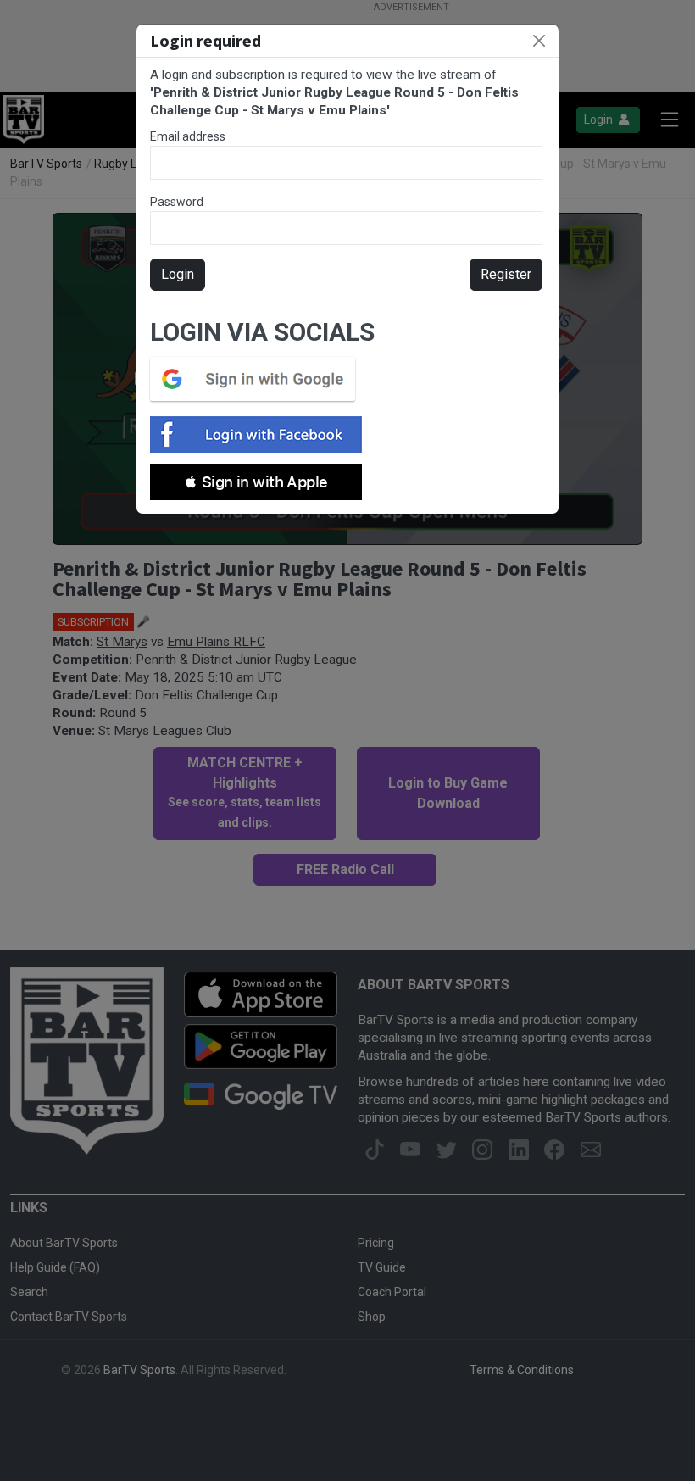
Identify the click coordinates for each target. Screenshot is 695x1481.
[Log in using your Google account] (258, 379)
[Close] (539, 40)
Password (176, 202)
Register (506, 274)
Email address (187, 136)
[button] (256, 482)
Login (177, 274)
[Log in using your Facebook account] (261, 434)
